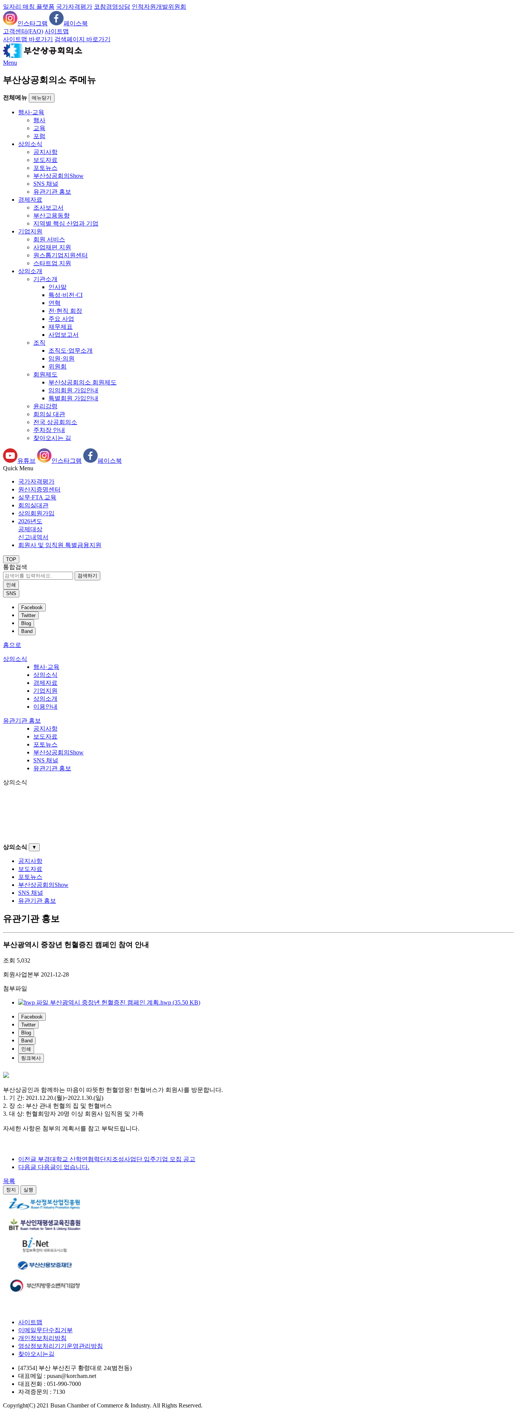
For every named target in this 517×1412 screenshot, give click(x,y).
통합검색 (15, 567)
